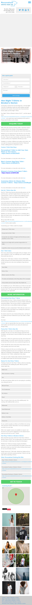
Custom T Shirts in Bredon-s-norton (10, 597)
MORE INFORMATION (16, 294)
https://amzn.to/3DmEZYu (11, 163)
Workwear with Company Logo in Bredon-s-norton (14, 603)
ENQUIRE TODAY (16, 124)
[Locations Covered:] (1, 2)
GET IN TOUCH (16, 482)
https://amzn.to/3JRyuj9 (22, 182)
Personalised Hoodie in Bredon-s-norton (11, 602)
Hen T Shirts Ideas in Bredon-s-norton (11, 600)
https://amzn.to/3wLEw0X (11, 153)
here (24, 158)
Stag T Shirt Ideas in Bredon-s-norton (11, 599)
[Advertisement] (16, 30)
